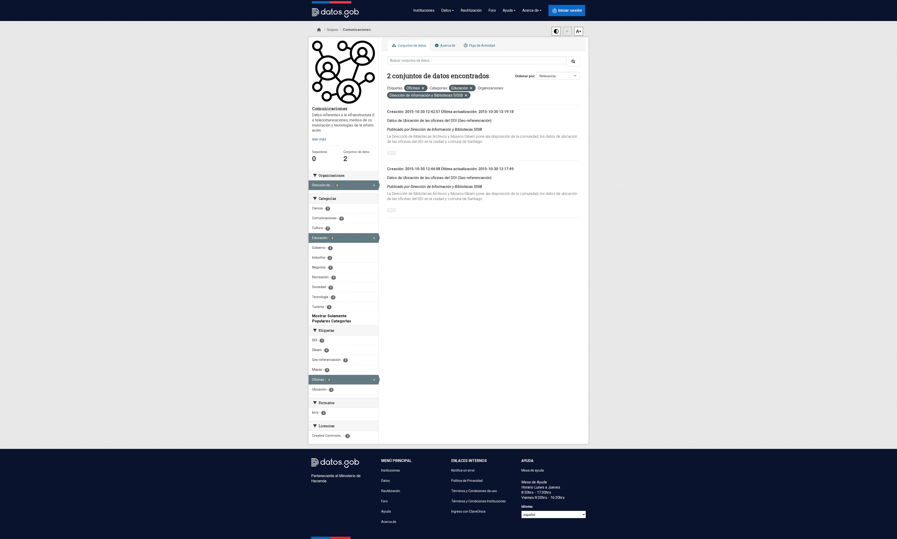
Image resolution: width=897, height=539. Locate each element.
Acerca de (447, 45)
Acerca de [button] (530, 10)
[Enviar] (573, 61)
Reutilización (471, 10)
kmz (391, 152)
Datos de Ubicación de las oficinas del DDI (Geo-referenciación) (439, 120)
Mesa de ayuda (532, 470)
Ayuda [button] (508, 10)
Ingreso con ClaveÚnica (468, 511)
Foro (492, 10)
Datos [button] (446, 10)
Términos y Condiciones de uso (474, 491)
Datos (385, 481)
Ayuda (386, 511)
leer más (319, 139)
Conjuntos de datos (411, 45)
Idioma (526, 506)
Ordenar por (524, 76)
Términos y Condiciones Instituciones (478, 501)
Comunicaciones (357, 30)
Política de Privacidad (467, 481)
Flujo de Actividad (482, 45)
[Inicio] (319, 30)
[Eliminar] (423, 88)
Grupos (332, 30)
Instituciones (423, 10)
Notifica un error (463, 470)
